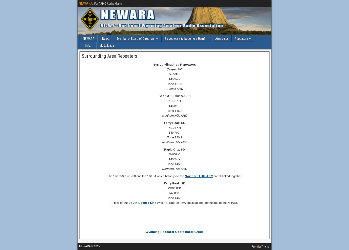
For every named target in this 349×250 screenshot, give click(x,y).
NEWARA (85, 3)
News (105, 39)
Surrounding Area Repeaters (109, 56)
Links (88, 46)
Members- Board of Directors (136, 39)
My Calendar (107, 46)
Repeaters (241, 39)
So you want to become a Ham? (185, 39)
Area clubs (222, 39)
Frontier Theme (260, 246)
